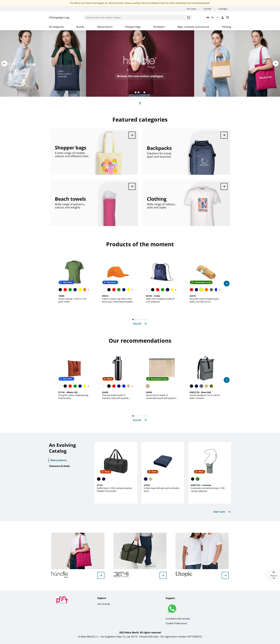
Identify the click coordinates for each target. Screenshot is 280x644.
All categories (56, 26)
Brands (80, 26)
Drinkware (159, 26)
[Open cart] (227, 17)
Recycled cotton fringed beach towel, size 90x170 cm (204, 300)
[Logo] (59, 17)
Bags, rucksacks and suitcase (193, 26)
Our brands (103, 604)
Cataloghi (223, 8)
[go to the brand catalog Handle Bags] (100, 575)
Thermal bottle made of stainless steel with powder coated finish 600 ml (115, 398)
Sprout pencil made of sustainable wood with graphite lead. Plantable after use (161, 398)
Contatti (207, 8)
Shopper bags (133, 26)
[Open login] (222, 17)
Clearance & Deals (59, 466)
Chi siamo (191, 8)
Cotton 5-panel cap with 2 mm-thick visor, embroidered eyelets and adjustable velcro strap (117, 301)
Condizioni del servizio (178, 618)
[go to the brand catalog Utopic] (225, 575)
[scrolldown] (140, 103)
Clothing (226, 26)
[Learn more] (94, 151)
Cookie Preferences (176, 623)
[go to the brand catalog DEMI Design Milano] (163, 575)
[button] (212, 17)
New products (105, 26)
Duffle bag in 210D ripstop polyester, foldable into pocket (115, 489)
